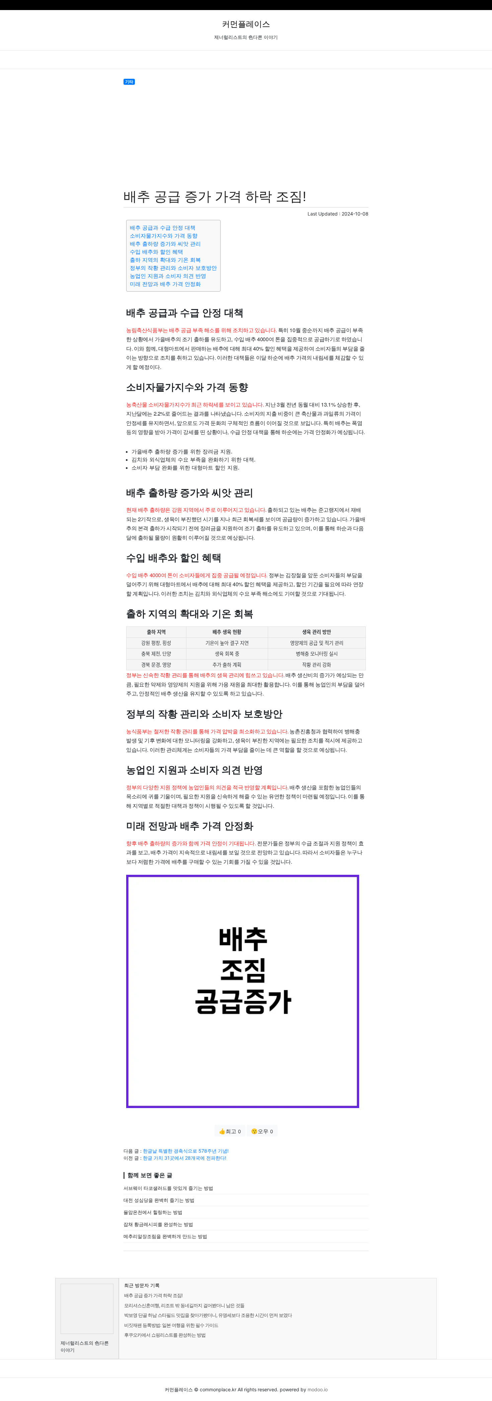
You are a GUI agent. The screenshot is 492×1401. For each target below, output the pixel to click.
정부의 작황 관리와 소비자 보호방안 (173, 267)
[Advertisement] (246, 135)
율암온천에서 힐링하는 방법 (153, 1212)
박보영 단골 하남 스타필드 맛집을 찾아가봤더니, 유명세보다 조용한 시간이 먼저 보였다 (208, 1315)
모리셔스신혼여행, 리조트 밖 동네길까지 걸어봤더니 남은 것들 (184, 1305)
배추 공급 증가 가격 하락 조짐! (153, 1295)
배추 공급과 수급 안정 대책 (162, 227)
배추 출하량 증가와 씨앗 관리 (165, 243)
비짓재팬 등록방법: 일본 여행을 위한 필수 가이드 (171, 1325)
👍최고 (230, 1131)
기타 (129, 81)
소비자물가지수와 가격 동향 (163, 235)
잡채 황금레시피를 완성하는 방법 (158, 1224)
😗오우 (262, 1131)
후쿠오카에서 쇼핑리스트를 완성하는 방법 (165, 1335)
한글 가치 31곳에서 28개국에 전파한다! (184, 1158)
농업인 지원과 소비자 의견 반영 (168, 275)
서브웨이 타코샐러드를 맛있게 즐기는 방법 (168, 1188)
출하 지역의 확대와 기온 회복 (165, 259)
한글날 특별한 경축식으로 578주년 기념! (186, 1151)
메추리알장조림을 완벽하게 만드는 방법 (165, 1236)
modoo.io (318, 1389)
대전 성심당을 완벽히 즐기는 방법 (159, 1200)
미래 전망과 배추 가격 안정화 (165, 284)
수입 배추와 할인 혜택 (156, 251)
